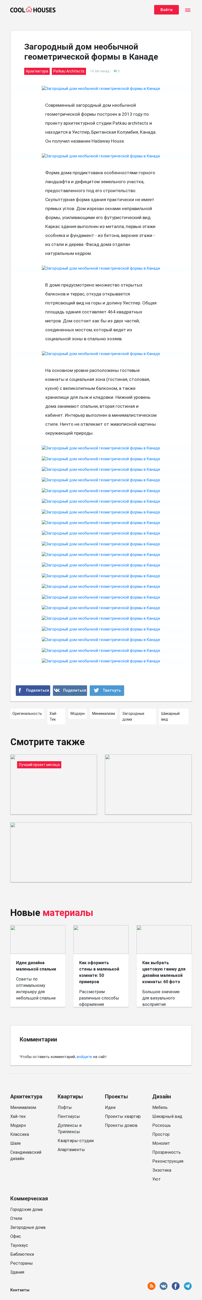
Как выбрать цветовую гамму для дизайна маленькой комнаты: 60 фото (163, 972)
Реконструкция (167, 1161)
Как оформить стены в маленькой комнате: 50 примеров (99, 972)
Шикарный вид (167, 1116)
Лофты (65, 1107)
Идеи (110, 1107)
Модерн (18, 1125)
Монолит (161, 1143)
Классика (19, 1134)
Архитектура (26, 1096)
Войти (166, 9)
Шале (15, 1143)
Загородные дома (28, 1227)
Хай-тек (18, 1116)
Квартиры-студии (76, 1140)
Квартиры (70, 1096)
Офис (15, 1236)
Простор (161, 1134)
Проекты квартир (123, 1116)
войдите (84, 1057)
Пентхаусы (69, 1116)
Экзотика (161, 1170)
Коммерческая (29, 1198)
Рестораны (21, 1263)
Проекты (116, 1096)
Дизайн (161, 1096)
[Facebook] (33, 690)
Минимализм (23, 1107)
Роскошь (161, 1125)
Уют (156, 1179)
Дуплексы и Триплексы (70, 1128)
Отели (16, 1218)
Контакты (19, 1290)
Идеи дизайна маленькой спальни (36, 966)
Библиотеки (22, 1254)
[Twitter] (107, 690)
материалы (68, 912)
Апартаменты (71, 1149)
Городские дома (26, 1209)
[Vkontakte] (70, 690)
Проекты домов (121, 1125)
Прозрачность (166, 1152)
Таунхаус (19, 1245)
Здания (17, 1272)
